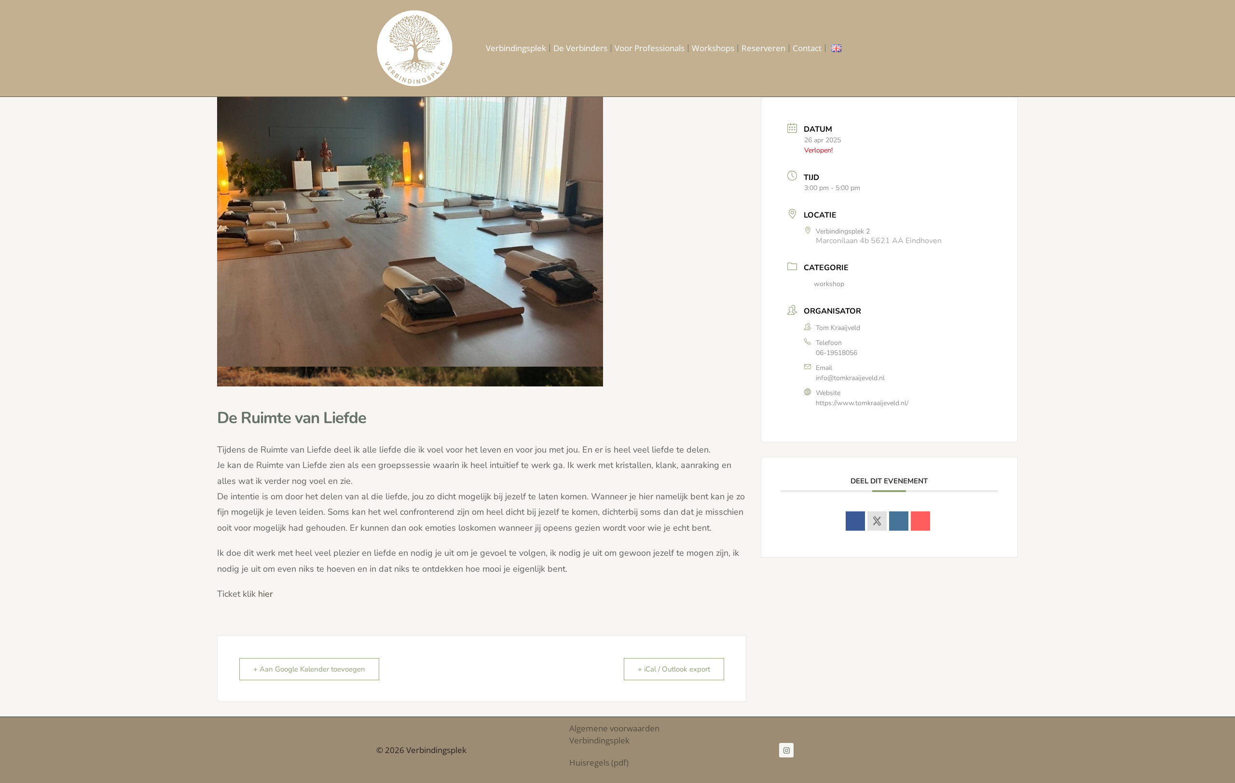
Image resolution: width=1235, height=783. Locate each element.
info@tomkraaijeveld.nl (850, 378)
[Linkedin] (898, 521)
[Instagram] (786, 750)
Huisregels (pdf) (599, 762)
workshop (829, 283)
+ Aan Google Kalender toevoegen (309, 669)
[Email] (920, 521)
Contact (807, 48)
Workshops (713, 48)
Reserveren (763, 48)
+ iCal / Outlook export (674, 669)
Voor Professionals (650, 48)
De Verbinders (580, 48)
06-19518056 (836, 352)
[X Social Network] (877, 521)
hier (265, 594)
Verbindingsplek (516, 48)
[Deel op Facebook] (855, 521)
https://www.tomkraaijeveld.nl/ (862, 403)
